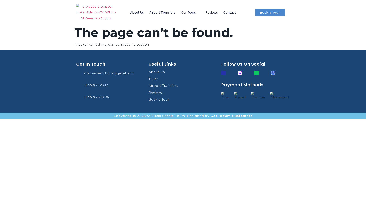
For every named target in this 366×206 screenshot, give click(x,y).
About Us (137, 12)
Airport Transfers (162, 12)
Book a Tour (159, 99)
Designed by (219, 116)
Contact (229, 12)
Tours (153, 79)
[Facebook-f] (223, 73)
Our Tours (188, 12)
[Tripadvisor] (256, 73)
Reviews (212, 12)
